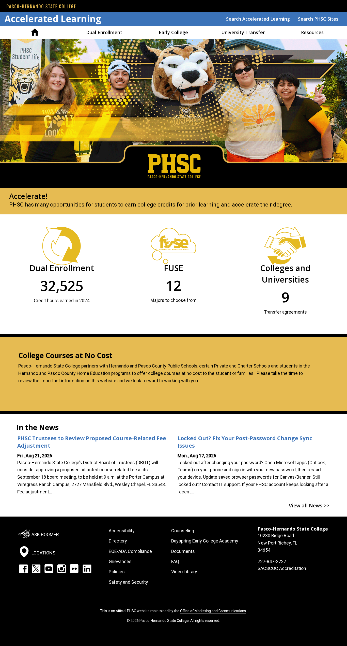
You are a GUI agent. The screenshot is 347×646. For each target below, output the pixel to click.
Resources (312, 32)
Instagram (61, 568)
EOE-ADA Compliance (130, 551)
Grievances (120, 561)
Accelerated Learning (53, 19)
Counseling (182, 530)
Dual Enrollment (104, 32)
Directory (118, 541)
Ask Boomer (45, 534)
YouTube (48, 568)
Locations (43, 552)
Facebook (23, 568)
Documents (183, 551)
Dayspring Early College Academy (204, 541)
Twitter (36, 568)
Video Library (184, 571)
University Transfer (243, 32)
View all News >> (309, 505)
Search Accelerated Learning (258, 19)
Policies (117, 571)
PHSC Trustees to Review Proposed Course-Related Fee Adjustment (91, 442)
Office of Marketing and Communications (213, 611)
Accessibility (122, 530)
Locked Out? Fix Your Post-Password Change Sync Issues (245, 442)
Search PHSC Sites (318, 19)
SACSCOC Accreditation (282, 568)
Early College (173, 32)
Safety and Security (128, 582)
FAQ (175, 561)
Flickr (74, 568)
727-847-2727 (272, 561)
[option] (173, 126)
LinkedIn (87, 568)
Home (34, 32)
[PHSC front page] (41, 6)
